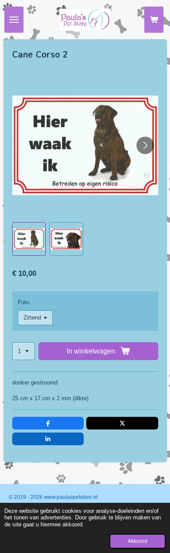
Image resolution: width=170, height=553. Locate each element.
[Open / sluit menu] (14, 20)
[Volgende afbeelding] (145, 145)
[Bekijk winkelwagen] (153, 20)
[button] (29, 239)
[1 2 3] (23, 351)
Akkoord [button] (137, 541)
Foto (23, 302)
